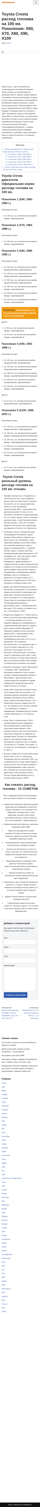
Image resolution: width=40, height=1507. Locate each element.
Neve (10, 1505)
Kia (3, 1171)
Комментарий (9, 965)
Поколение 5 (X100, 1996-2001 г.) (19, 164)
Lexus (4, 1182)
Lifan (3, 1186)
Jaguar (4, 1163)
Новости (5, 1296)
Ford (3, 1132)
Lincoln (4, 1190)
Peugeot (5, 1216)
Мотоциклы (6, 1289)
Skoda (4, 1235)
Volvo (4, 1262)
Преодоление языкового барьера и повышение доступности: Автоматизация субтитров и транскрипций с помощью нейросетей (20, 1068)
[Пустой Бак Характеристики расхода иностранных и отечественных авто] (8, 2)
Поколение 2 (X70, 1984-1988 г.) (18, 157)
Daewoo (5, 1117)
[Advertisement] (20, 1405)
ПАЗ (3, 1300)
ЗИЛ (3, 1277)
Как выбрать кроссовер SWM (13, 1055)
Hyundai (5, 1148)
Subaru (4, 1243)
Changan (5, 1098)
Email (6, 947)
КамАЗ (4, 1281)
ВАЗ (3, 1266)
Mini (3, 1201)
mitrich (9, 43)
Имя (6, 938)
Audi (3, 1087)
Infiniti (4, 1152)
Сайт (6, 956)
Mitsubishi (5, 1205)
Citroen (4, 1113)
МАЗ (3, 1285)
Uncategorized (7, 1254)
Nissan (4, 1209)
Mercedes (5, 1197)
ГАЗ (3, 1270)
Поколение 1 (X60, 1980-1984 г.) (18, 154)
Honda (4, 1144)
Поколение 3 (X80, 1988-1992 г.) (18, 159)
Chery (4, 1102)
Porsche (5, 1220)
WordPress (27, 1505)
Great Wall (5, 1136)
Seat (3, 1232)
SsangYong (6, 1239)
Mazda (4, 1193)
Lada (3, 1174)
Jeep (3, 1167)
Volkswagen (6, 1258)
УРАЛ (4, 1312)
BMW (4, 1091)
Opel (3, 1212)
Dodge (4, 1125)
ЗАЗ (3, 1273)
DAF (3, 1121)
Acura (4, 1083)
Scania (4, 1228)
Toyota (4, 1251)
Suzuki (4, 1247)
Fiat (3, 1129)
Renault (4, 1224)
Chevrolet (5, 1106)
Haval (4, 1140)
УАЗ (3, 1308)
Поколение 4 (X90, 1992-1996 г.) (18, 162)
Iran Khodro (6, 1155)
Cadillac (4, 1094)
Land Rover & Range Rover (12, 1178)
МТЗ (3, 1292)
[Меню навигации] (35, 2)
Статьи (4, 1304)
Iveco (4, 1159)
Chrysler (5, 1110)
